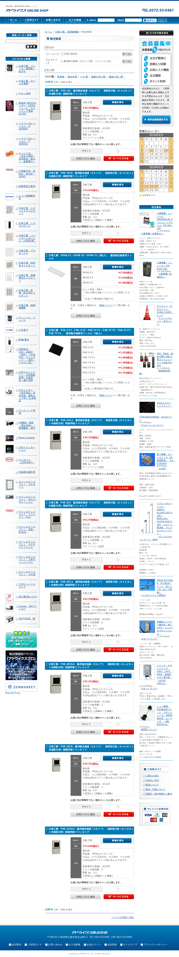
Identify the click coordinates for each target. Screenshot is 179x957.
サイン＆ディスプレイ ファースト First (27, 515)
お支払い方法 (152, 780)
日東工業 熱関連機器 (27, 306)
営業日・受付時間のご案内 (159, 794)
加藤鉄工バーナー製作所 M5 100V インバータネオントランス (165, 628)
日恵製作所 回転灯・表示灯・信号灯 (27, 174)
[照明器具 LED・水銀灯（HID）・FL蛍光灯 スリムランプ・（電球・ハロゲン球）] (10, 349)
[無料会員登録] (156, 123)
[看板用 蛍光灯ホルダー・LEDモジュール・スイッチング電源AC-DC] (10, 105)
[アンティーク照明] (10, 411)
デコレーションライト (152, 425)
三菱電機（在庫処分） (152, 233)
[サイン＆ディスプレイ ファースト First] (10, 510)
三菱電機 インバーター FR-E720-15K (164, 266)
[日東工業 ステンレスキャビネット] (10, 210)
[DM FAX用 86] (10, 619)
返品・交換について (156, 789)
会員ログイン (94, 944)
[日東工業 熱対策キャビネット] (10, 264)
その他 (162, 468)
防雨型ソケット (149, 729)
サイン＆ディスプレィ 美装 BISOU (27, 530)
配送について (152, 785)
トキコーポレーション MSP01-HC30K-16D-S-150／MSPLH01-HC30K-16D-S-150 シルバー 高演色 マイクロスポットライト (165, 518)
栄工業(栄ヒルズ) (28, 596)
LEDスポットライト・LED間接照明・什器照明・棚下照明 (27, 376)
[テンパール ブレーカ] (10, 319)
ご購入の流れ (152, 775)
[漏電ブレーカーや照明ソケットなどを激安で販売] (27, 10)
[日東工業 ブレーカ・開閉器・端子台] (10, 68)
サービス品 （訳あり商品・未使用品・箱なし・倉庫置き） (27, 157)
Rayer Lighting (27, 437)
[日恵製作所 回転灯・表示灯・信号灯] (10, 170)
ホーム (48, 32)
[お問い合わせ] (52, 20)
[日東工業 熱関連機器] (10, 307)
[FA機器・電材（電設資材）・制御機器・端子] (10, 423)
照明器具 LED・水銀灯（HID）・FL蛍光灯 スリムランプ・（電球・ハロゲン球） (27, 356)
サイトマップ (130, 944)
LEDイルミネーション (27, 448)
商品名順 (72, 76)
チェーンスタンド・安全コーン (164, 321)
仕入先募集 (74, 944)
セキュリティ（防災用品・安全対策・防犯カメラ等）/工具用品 (27, 395)
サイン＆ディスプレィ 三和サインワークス (27, 560)
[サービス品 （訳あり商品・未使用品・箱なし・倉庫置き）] (10, 154)
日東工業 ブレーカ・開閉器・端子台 (27, 69)
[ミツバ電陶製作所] (10, 196)
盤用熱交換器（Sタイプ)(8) (78, 61)
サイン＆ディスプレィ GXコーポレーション (28, 500)
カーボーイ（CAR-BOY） (27, 461)
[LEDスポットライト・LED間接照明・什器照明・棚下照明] (10, 373)
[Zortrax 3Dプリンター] (10, 608)
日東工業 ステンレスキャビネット (27, 211)
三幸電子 (23, 330)
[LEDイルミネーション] (10, 449)
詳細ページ (105, 305)
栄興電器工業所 (27, 186)
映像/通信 (24, 339)
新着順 (60, 76)
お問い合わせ (55, 944)
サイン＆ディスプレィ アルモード (27, 485)
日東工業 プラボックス (27, 252)
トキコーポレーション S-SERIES (27, 126)
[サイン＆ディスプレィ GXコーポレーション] (10, 497)
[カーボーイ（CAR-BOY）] (10, 459)
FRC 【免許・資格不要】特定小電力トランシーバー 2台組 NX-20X (165, 359)
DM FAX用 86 (27, 618)
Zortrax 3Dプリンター (28, 607)
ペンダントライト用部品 (153, 595)
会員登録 (112, 944)
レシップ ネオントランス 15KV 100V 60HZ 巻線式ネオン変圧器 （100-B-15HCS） (164, 674)
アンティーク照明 (27, 411)
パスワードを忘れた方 (162, 20)
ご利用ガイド (34, 944)
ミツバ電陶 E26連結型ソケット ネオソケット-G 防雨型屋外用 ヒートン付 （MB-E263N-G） (165, 715)
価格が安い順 (98, 76)
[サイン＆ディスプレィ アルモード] (10, 484)
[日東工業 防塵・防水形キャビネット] (10, 292)
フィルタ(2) (105, 61)
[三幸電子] (10, 330)
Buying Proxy (13, 693)
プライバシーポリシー (155, 944)
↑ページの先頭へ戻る (122, 917)
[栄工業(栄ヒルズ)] (10, 598)
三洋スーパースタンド (27, 585)
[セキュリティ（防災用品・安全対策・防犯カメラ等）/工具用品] (10, 392)
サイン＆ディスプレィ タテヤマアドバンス (27, 545)
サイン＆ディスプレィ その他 (27, 573)
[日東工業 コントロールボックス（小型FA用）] (10, 237)
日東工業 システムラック (27, 224)
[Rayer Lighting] (10, 438)
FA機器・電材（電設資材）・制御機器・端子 (27, 425)
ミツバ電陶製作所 (27, 197)
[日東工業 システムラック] (10, 225)
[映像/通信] (10, 341)
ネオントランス (149, 639)
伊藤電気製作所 (27, 472)
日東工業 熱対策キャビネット (27, 264)
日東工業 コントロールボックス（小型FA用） (27, 238)
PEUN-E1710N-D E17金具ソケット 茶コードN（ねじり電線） (165, 586)
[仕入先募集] (74, 20)
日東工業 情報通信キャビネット (27, 278)
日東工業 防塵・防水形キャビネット (27, 293)
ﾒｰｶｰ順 (84, 76)
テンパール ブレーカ (27, 319)
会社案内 (16, 944)
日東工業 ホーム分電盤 (27, 82)
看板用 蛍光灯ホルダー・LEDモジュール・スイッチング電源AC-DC (27, 108)
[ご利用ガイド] (31, 20)
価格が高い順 (116, 76)
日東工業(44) (70, 54)
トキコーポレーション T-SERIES (27, 141)
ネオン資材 (25, 93)
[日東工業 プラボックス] (10, 252)
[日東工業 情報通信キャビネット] (10, 277)
